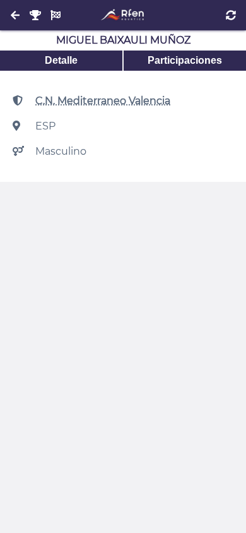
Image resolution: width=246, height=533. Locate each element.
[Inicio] (122, 15)
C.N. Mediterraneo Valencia (102, 101)
